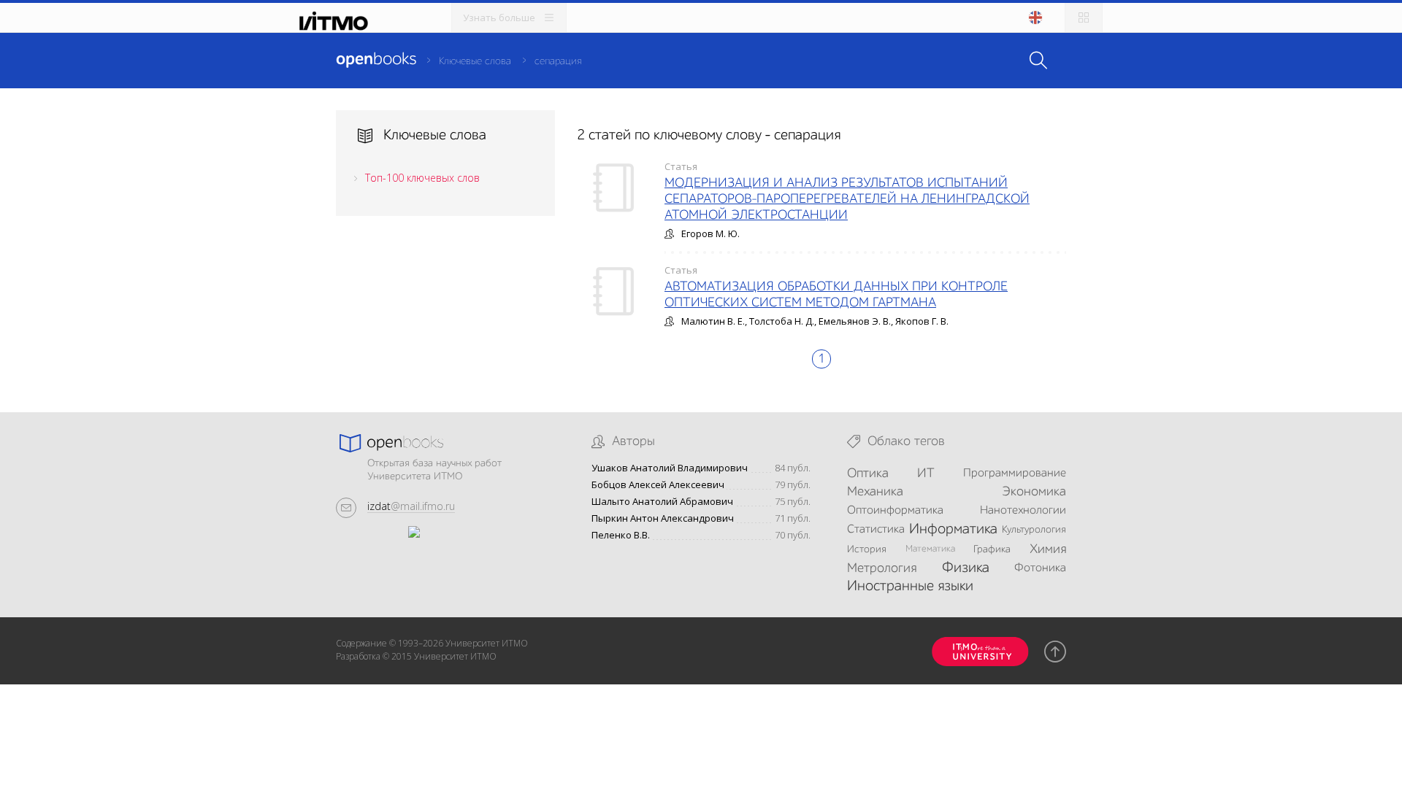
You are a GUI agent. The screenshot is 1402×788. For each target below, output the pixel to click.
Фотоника (1040, 568)
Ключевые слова (475, 61)
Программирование (1014, 473)
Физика (965, 568)
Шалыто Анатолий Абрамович (662, 501)
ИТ (926, 473)
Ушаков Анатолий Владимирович (669, 468)
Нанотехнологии (1023, 511)
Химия (1048, 549)
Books (376, 60)
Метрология (881, 568)
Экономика (1034, 491)
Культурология (1034, 530)
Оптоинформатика (895, 511)
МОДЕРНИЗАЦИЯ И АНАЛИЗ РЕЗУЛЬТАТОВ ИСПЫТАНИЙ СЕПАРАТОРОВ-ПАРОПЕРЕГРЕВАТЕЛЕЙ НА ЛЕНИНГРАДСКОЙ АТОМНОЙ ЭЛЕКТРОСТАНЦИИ (847, 199)
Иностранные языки (910, 586)
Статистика (876, 530)
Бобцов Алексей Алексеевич (657, 485)
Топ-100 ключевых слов (422, 178)
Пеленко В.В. (620, 535)
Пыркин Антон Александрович (662, 518)
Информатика (953, 529)
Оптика (868, 473)
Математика (930, 549)
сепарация (558, 61)
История (866, 549)
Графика (992, 549)
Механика (875, 491)
